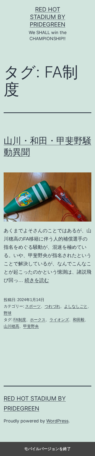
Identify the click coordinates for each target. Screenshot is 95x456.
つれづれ (52, 306)
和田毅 (79, 320)
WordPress (57, 420)
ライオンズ (59, 320)
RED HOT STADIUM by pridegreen (47, 17)
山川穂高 (11, 326)
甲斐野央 (31, 326)
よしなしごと (75, 306)
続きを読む (37, 280)
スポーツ (33, 306)
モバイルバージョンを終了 (47, 448)
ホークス (38, 320)
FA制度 (19, 320)
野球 (7, 313)
